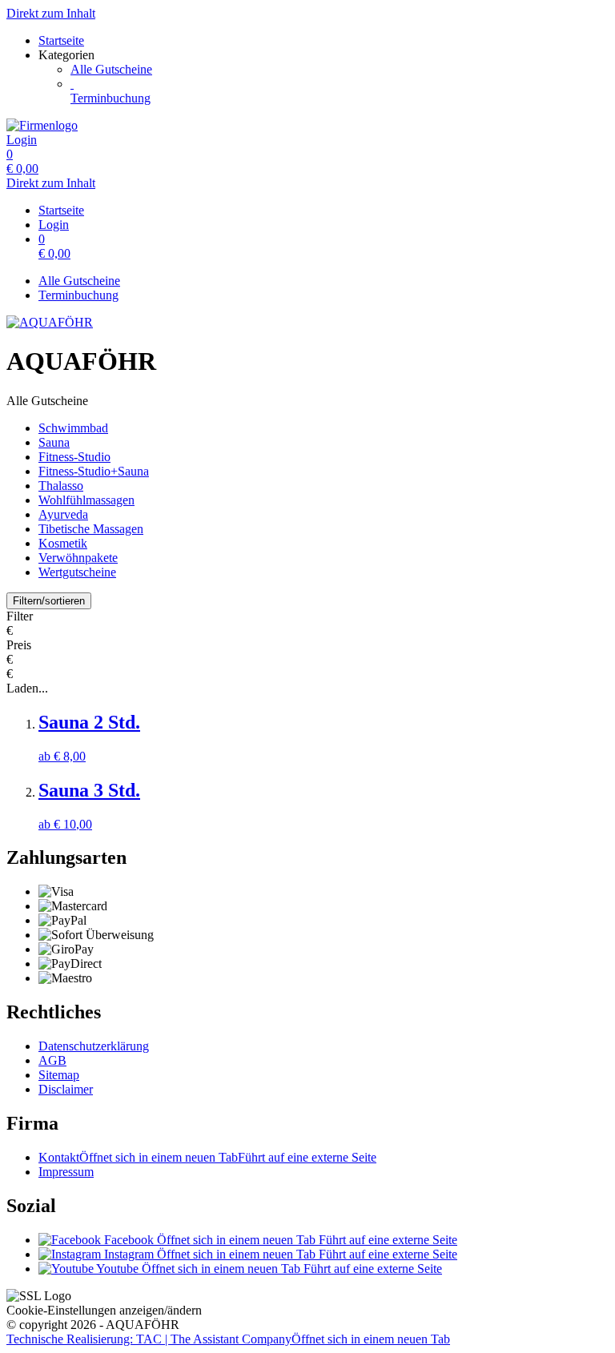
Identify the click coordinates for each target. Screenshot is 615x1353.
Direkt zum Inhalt (50, 13)
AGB (52, 1060)
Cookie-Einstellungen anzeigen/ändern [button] (104, 1310)
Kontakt (207, 1157)
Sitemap (58, 1075)
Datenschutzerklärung (93, 1046)
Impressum (66, 1171)
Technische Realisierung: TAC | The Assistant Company (228, 1339)
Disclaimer (65, 1089)
